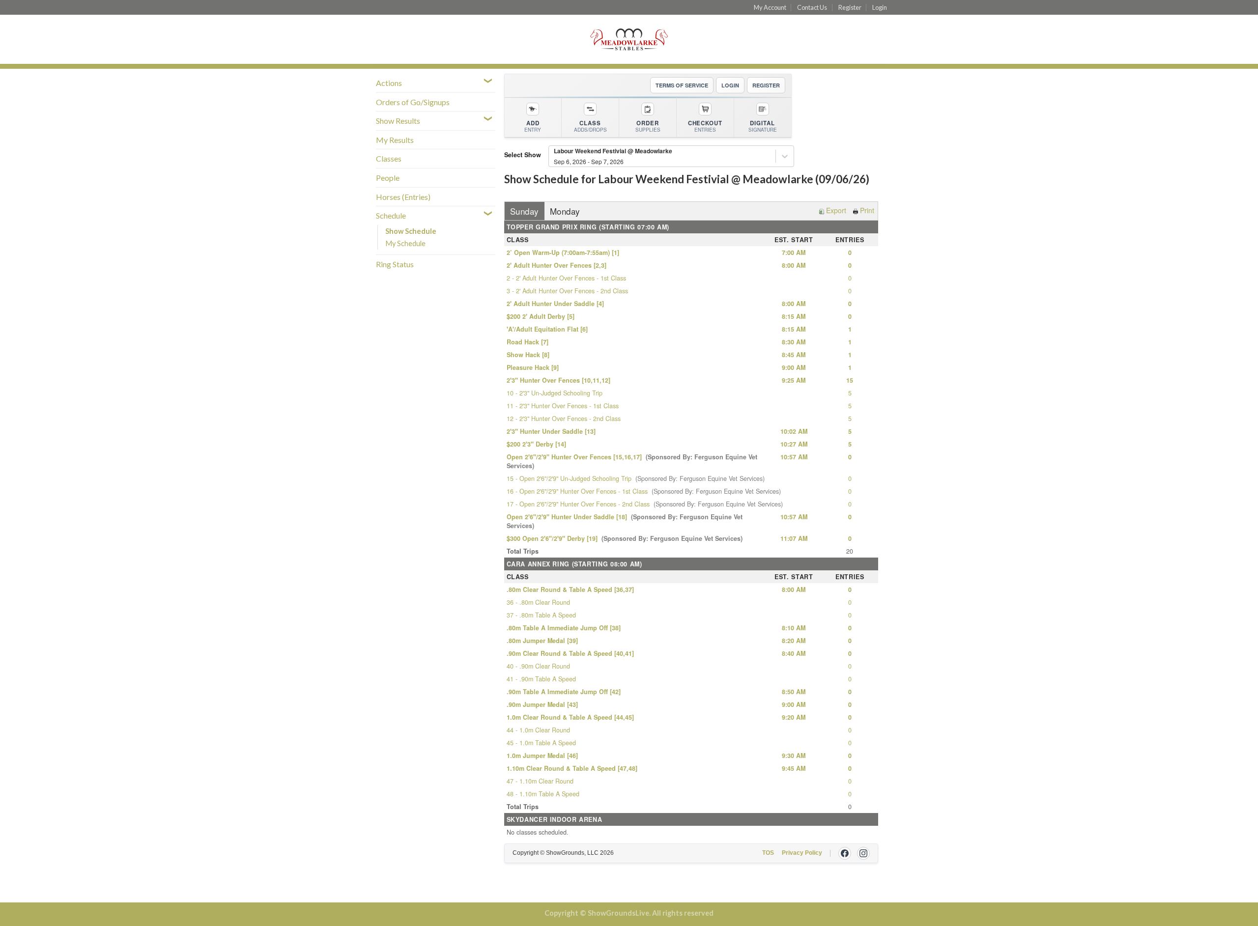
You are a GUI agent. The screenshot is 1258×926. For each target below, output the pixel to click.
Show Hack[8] (528, 354)
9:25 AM (793, 380)
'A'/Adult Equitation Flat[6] (547, 329)
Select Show (522, 154)
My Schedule (405, 243)
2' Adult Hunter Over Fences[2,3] (556, 265)
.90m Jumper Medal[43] (542, 704)
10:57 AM (793, 456)
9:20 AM (793, 717)
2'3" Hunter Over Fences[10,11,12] (558, 380)
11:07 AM (793, 538)
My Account (770, 7)
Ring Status (395, 264)
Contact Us (812, 7)
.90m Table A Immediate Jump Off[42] (564, 691)
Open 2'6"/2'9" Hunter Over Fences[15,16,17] (632, 461)
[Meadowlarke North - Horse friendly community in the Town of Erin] (629, 39)
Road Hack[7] (527, 341)
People (388, 177)
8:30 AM (793, 341)
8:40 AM (793, 653)
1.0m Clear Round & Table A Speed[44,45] (570, 717)
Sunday (524, 211)
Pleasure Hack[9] (533, 367)
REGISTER (766, 85)
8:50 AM (793, 691)
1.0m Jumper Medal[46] (542, 755)
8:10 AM (793, 627)
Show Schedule (410, 231)
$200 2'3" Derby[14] (536, 444)
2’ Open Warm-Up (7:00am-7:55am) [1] (563, 252)
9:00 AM (793, 367)
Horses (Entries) (403, 196)
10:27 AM (793, 444)
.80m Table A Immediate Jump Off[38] (564, 627)
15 (849, 380)
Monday (565, 211)
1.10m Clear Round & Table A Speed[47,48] (572, 768)
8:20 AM (793, 640)
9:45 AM (793, 768)
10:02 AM (793, 431)
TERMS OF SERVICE (682, 85)
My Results (395, 139)
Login (879, 7)
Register (849, 7)
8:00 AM (793, 265)
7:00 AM (793, 252)
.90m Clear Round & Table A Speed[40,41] (570, 653)
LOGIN (730, 85)
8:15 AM (793, 316)
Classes (388, 158)
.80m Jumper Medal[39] (542, 640)
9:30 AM (793, 755)
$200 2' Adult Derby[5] (540, 316)
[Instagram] (863, 853)
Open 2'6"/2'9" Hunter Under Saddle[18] (625, 521)
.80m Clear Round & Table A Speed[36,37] (570, 589)
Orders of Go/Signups (413, 102)
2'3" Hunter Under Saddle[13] (551, 431)
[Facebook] (844, 853)
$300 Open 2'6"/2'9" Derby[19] (625, 538)
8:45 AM (793, 354)
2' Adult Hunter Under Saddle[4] (555, 303)
